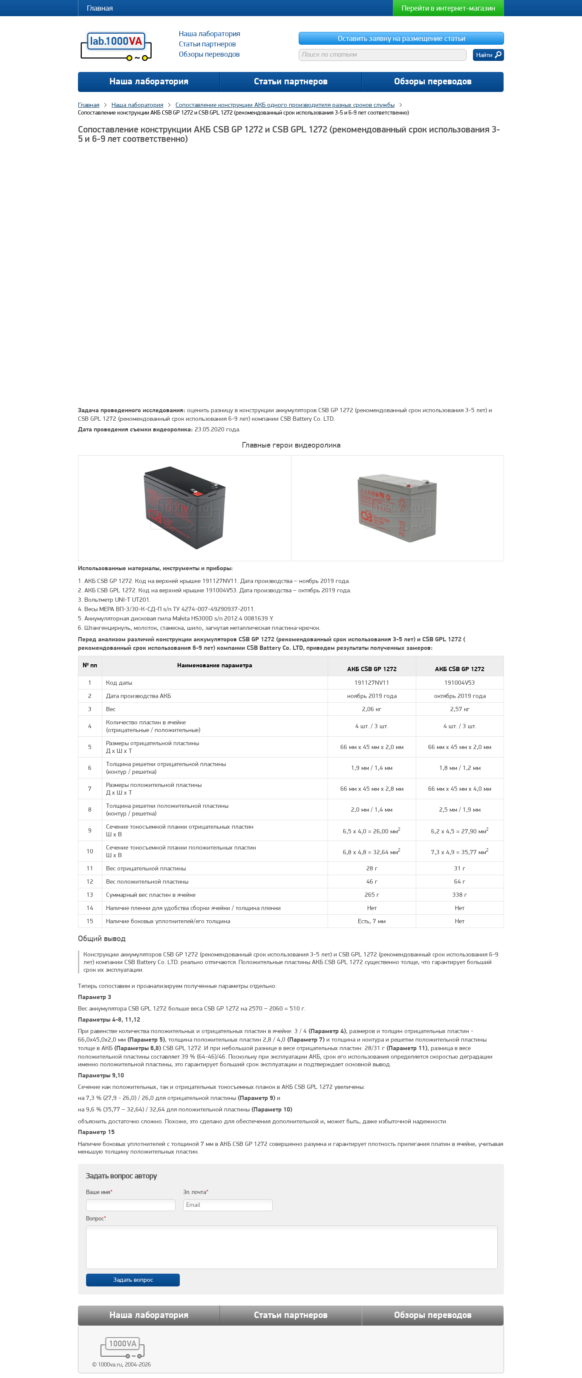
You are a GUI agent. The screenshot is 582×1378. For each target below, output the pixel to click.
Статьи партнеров (291, 82)
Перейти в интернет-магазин (448, 7)
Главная (100, 7)
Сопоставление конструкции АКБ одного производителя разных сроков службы (285, 105)
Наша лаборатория (148, 82)
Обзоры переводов (433, 82)
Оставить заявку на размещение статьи (401, 38)
